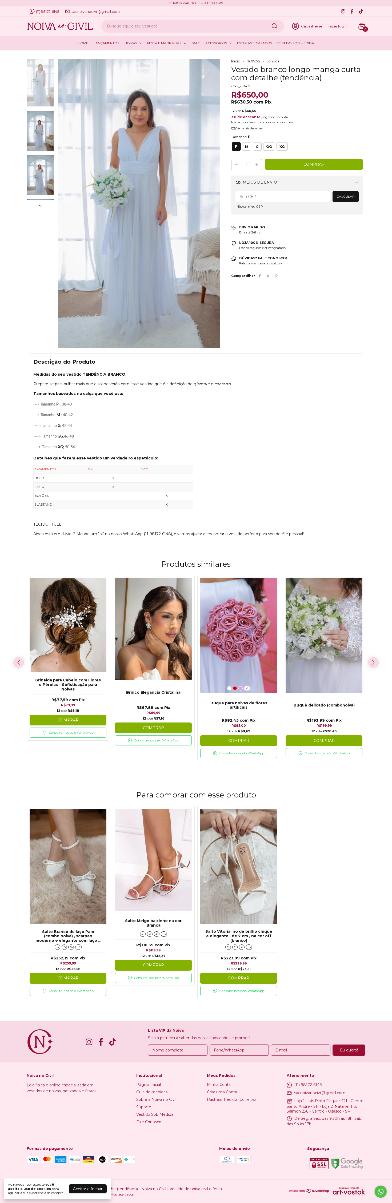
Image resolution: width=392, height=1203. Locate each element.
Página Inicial (148, 1084)
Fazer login (337, 26)
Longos (272, 61)
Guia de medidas (151, 1092)
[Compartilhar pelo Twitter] (268, 276)
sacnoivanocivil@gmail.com (95, 11)
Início (235, 61)
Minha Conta (219, 1084)
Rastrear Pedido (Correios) (231, 1099)
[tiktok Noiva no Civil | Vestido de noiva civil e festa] (361, 11)
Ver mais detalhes (249, 128)
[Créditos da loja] (347, 1191)
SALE (196, 43)
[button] (68, 733)
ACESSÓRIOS (216, 43)
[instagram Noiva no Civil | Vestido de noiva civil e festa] (343, 11)
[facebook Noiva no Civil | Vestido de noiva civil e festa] (351, 11)
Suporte (143, 1107)
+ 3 (164, 934)
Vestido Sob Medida (154, 1114)
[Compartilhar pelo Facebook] (259, 276)
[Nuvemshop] (309, 1191)
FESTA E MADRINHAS (164, 43)
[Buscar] (274, 26)
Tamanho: (240, 137)
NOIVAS (131, 43)
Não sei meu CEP (250, 206)
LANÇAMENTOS (106, 43)
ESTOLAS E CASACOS (254, 43)
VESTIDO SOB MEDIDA (295, 43)
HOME (83, 43)
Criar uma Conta (222, 1092)
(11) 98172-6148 (47, 11)
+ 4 (78, 947)
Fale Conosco (148, 1121)
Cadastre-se (311, 26)
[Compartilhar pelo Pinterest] (276, 276)
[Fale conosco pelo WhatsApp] (381, 1192)
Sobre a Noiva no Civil (156, 1099)
